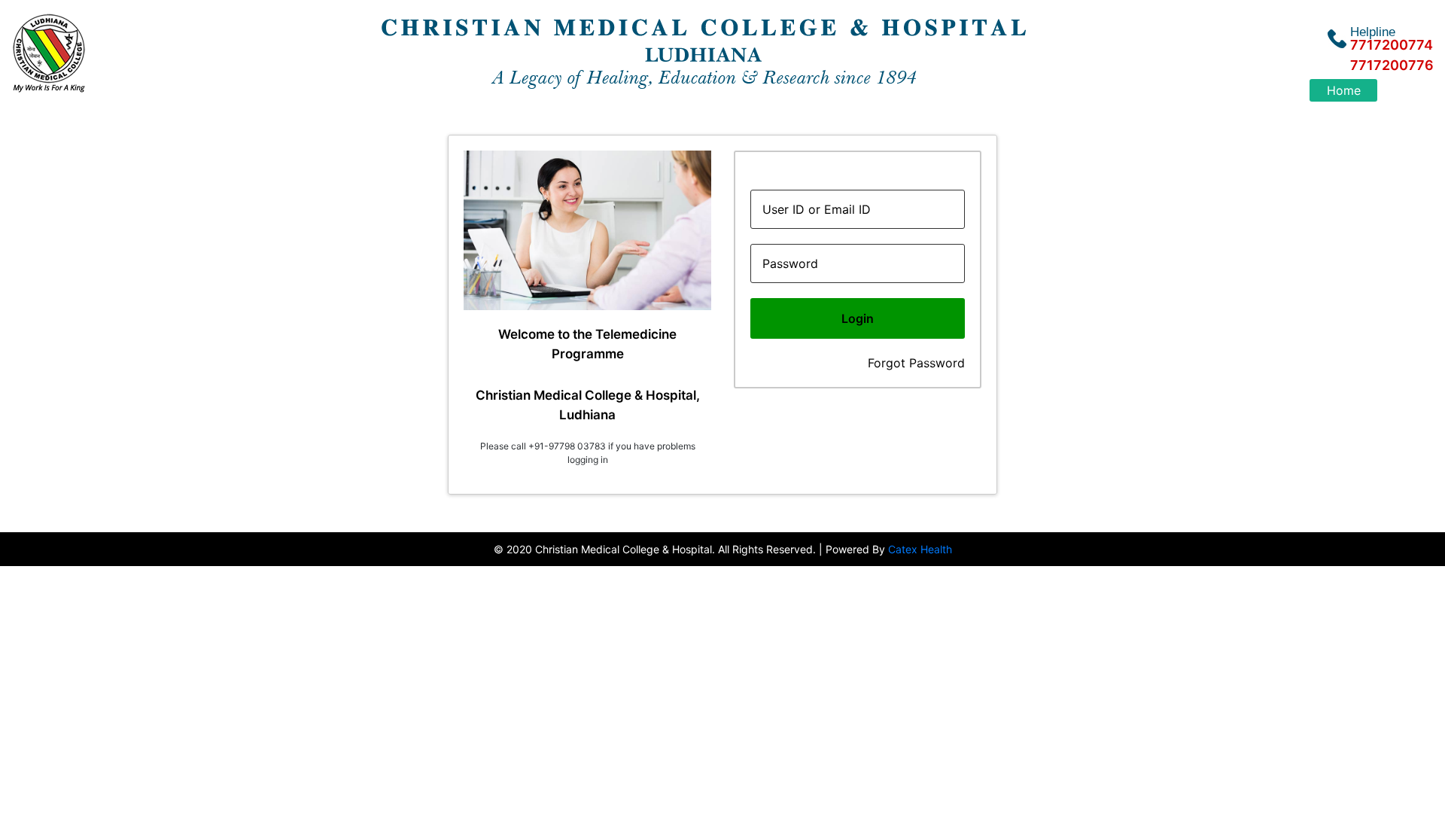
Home (1344, 90)
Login (857, 318)
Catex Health (920, 549)
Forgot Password (916, 362)
